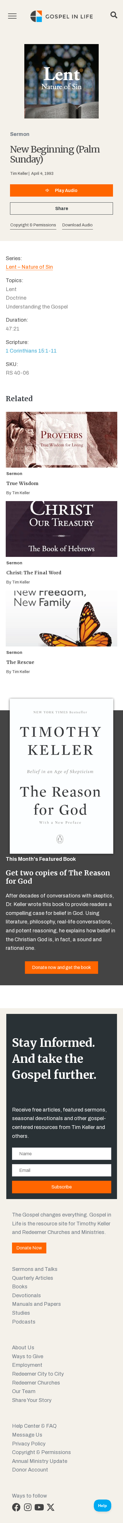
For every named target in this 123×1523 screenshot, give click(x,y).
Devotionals (26, 1295)
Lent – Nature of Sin (29, 267)
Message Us (27, 1435)
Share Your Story (31, 1400)
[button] (77, 225)
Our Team (23, 1391)
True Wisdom (22, 483)
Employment (27, 1365)
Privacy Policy (28, 1444)
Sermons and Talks (34, 1269)
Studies (21, 1313)
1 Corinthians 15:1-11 (31, 351)
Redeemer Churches (36, 1383)
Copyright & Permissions (41, 1452)
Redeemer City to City (38, 1374)
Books (19, 1286)
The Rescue (20, 662)
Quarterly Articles (32, 1278)
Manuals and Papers (36, 1304)
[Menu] (12, 16)
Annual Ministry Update (39, 1461)
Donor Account (30, 1470)
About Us (23, 1347)
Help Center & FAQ (34, 1426)
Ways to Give (27, 1356)
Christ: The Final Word (33, 572)
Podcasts (23, 1322)
